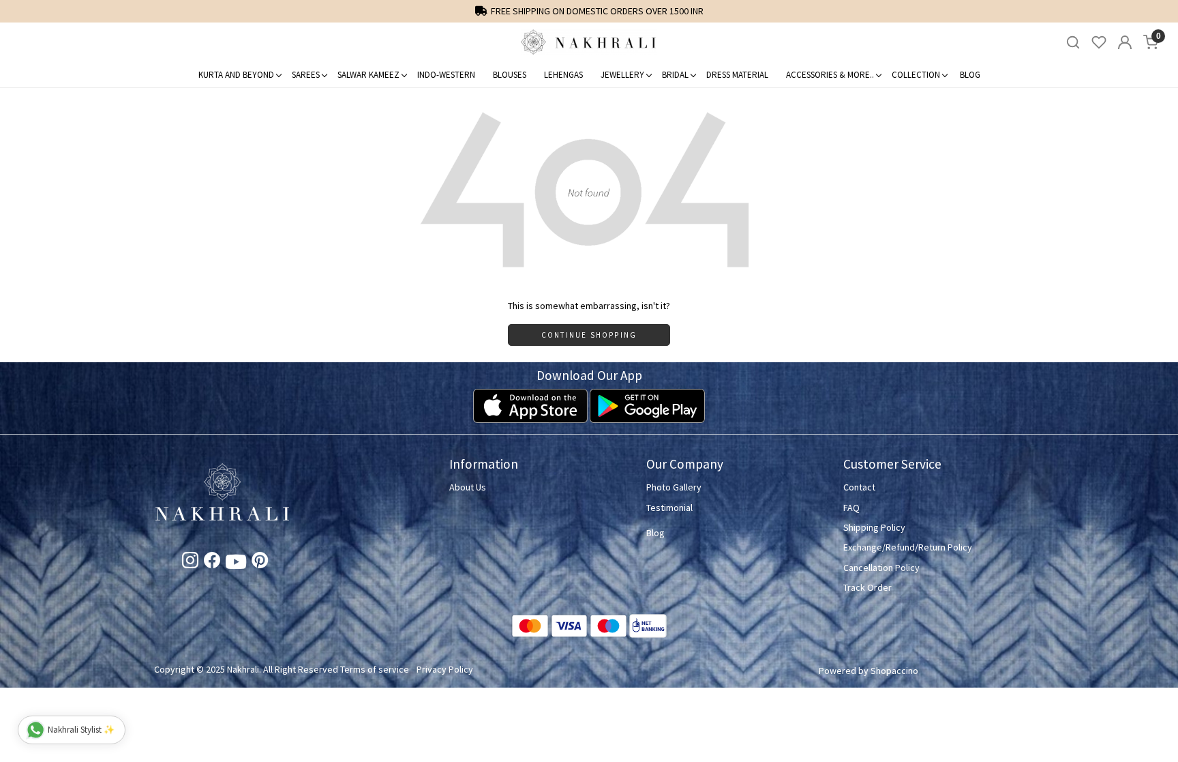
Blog (970, 74)
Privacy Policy (445, 669)
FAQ (851, 507)
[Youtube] (236, 564)
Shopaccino (894, 670)
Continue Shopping (589, 335)
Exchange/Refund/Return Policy (907, 547)
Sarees (306, 74)
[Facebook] (212, 563)
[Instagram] (190, 563)
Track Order (867, 587)
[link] (1073, 42)
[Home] (589, 42)
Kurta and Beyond (236, 74)
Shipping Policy (874, 527)
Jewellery (622, 74)
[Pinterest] (260, 563)
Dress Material (737, 74)
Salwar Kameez (368, 74)
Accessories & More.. (830, 74)
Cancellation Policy (881, 567)
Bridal (675, 74)
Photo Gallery (673, 487)
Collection (916, 74)
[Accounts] (1125, 42)
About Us (467, 487)
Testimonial (669, 507)
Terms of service (374, 669)
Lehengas (563, 74)
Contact (859, 487)
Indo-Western (446, 74)
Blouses (509, 74)
